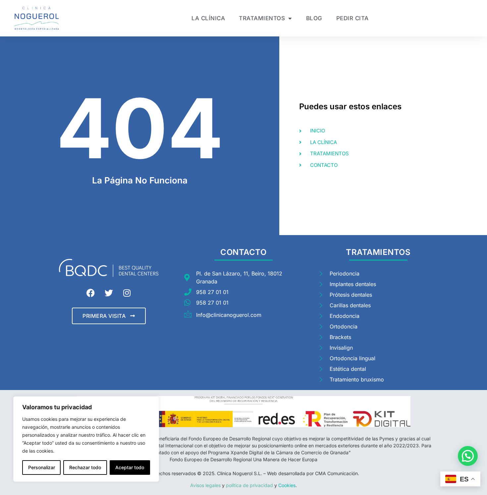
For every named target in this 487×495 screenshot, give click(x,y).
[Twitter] (108, 292)
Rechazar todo (85, 467)
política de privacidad (250, 485)
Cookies (286, 485)
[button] (468, 456)
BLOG (314, 18)
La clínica (208, 18)
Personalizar (41, 467)
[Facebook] (90, 292)
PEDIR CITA (352, 18)
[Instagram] (127, 292)
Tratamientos (262, 18)
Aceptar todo (129, 467)
